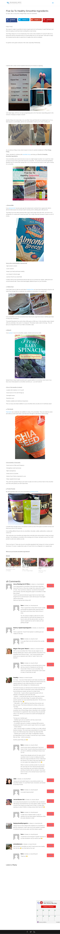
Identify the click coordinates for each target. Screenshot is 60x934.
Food (28, 13)
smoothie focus (26, 154)
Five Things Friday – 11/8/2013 (13, 567)
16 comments (33, 13)
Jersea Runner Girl (18, 799)
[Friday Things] (29, 562)
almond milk (12, 208)
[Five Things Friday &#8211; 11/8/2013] (13, 562)
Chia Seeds (9, 412)
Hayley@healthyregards (20, 823)
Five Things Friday (21, 13)
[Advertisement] (30, 55)
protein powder (34, 491)
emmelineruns (17, 844)
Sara (9, 13)
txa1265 (15, 677)
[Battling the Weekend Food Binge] (46, 562)
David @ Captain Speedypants (22, 627)
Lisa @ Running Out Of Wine (21, 584)
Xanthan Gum (30, 289)
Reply (50, 585)
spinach (11, 332)
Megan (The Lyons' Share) (21, 648)
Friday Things (25, 567)
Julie (14, 778)
